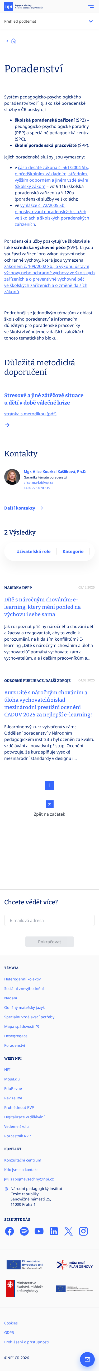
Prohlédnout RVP (19, 1107)
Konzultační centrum (22, 1160)
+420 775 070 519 (37, 488)
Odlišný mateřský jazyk (24, 1007)
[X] (68, 1231)
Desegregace (15, 1035)
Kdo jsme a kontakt (21, 1169)
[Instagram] (83, 1231)
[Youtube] (39, 1231)
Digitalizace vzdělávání (24, 1116)
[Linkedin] (54, 1231)
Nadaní (10, 997)
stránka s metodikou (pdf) (30, 414)
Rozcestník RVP (17, 1135)
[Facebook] (9, 1231)
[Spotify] (24, 1231)
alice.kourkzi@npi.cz (38, 483)
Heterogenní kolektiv (22, 978)
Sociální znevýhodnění (24, 988)
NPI (7, 1069)
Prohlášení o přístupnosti (26, 1341)
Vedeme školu (16, 1126)
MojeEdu (12, 1078)
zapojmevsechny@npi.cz (32, 1178)
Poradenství (14, 1045)
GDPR (9, 1332)
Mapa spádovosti (19, 1026)
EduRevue (13, 1088)
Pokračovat (49, 942)
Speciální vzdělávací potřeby (29, 1016)
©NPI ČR (12, 1357)
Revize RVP (13, 1097)
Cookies (11, 1322)
